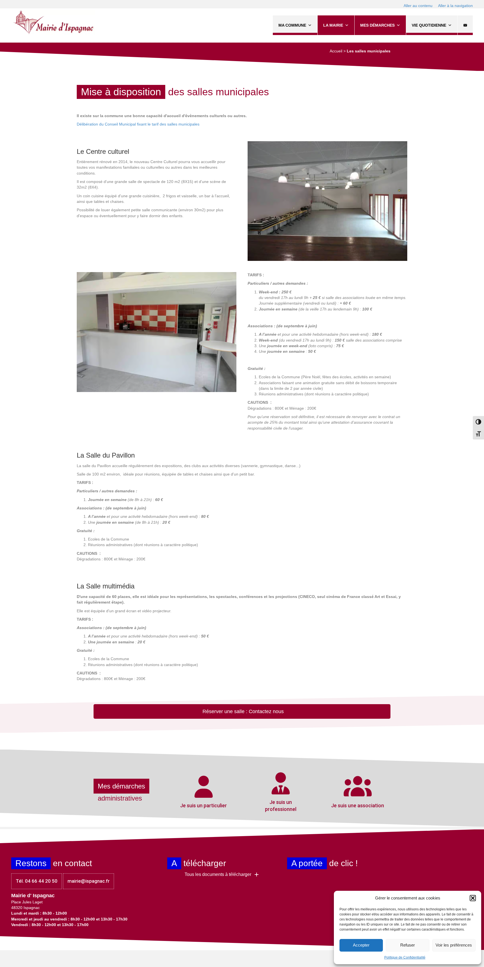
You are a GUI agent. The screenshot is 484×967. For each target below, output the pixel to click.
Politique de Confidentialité (404, 957)
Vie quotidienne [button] (429, 25)
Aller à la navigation (455, 5)
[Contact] (465, 25)
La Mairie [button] (333, 25)
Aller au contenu (418, 5)
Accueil (336, 51)
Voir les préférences (454, 945)
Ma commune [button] (292, 25)
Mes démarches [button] (377, 25)
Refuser (407, 945)
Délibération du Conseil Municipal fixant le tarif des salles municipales (138, 124)
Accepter (361, 945)
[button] (473, 898)
